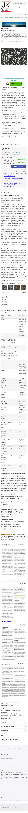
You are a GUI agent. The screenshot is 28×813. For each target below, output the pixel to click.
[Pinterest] (19, 748)
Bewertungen (4, 730)
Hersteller (3, 722)
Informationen (4, 754)
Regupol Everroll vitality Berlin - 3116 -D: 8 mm (15, 159)
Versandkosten (16, 152)
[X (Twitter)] (12, 748)
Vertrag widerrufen (14, 802)
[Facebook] (8, 748)
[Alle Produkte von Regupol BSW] (4, 28)
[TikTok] (15, 748)
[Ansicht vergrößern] (14, 57)
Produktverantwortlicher (7, 726)
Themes (3, 798)
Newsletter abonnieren (7, 794)
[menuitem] (11, 740)
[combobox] (19, 3)
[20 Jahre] (14, 24)
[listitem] (14, 57)
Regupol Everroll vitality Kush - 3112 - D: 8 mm (15, 162)
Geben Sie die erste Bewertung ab (16, 41)
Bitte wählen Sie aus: (7, 157)
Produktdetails (5, 192)
